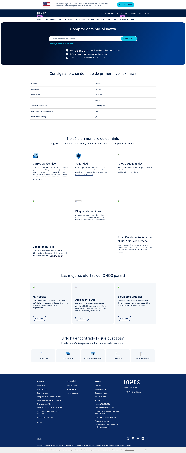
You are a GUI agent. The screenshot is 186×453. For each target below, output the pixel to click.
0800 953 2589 (109, 13)
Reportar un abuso (102, 421)
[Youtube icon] (138, 439)
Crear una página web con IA (93, 358)
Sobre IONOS (42, 386)
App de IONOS (100, 400)
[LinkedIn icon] (142, 439)
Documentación (72, 393)
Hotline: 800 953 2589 (103, 404)
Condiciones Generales (122, 446)
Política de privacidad (45, 417)
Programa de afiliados (45, 404)
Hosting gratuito (68, 358)
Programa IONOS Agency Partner (49, 397)
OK (146, 450)
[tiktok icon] (147, 439)
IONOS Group (42, 389)
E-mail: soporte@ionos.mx (104, 408)
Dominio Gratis (43, 358)
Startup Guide (72, 386)
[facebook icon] (133, 439)
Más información (129, 450)
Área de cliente (100, 397)
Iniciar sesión (144, 13)
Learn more (39, 318)
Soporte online (100, 389)
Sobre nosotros (123, 13)
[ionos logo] (41, 13)
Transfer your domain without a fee (61, 44)
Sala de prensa (42, 393)
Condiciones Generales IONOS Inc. (49, 408)
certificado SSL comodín (84, 174)
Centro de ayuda (101, 393)
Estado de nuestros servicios (105, 417)
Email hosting (118, 358)
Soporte (134, 13)
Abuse (39, 422)
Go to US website (125, 5)
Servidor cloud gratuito (143, 358)
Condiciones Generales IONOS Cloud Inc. (48, 412)
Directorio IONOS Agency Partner (49, 400)
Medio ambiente (135, 392)
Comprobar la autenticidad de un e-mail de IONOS (107, 412)
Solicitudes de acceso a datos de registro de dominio (107, 426)
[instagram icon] (128, 439)
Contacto (98, 386)
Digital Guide (71, 389)
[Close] (143, 5)
